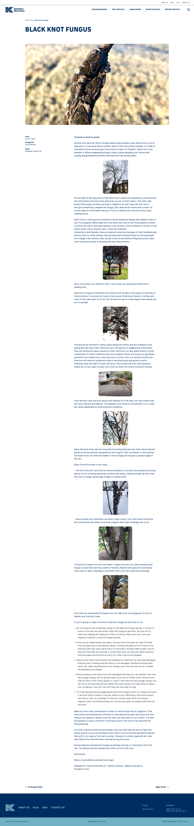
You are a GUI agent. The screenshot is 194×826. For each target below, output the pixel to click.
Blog (172, 2)
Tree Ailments (30, 145)
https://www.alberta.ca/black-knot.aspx (94, 760)
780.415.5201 (147, 809)
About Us (165, 2)
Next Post (161, 787)
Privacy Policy (182, 821)
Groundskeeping (99, 9)
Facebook (29, 151)
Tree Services (118, 9)
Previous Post (35, 787)
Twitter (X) (37, 151)
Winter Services (172, 9)
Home (27, 20)
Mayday (95, 232)
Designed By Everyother (97, 821)
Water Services (153, 9)
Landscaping (135, 9)
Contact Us (186, 2)
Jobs (178, 2)
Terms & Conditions (169, 821)
